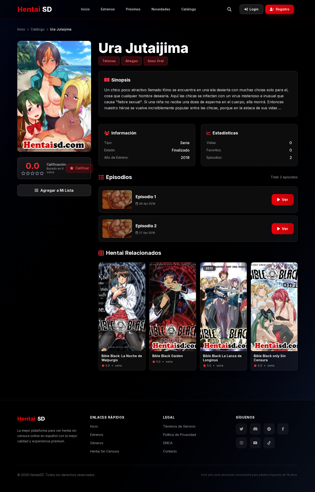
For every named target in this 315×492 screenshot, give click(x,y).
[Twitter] (241, 428)
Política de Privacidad (179, 435)
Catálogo (188, 9)
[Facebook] (282, 428)
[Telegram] (269, 428)
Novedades (161, 9)
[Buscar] (229, 9)
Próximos (133, 9)
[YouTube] (255, 442)
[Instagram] (241, 442)
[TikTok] (269, 442)
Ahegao (131, 61)
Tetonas (109, 61)
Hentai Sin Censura (104, 451)
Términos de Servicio (179, 426)
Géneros (96, 443)
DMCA (167, 443)
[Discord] (255, 428)
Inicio (85, 9)
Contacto (170, 451)
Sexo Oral (156, 61)
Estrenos (108, 9)
